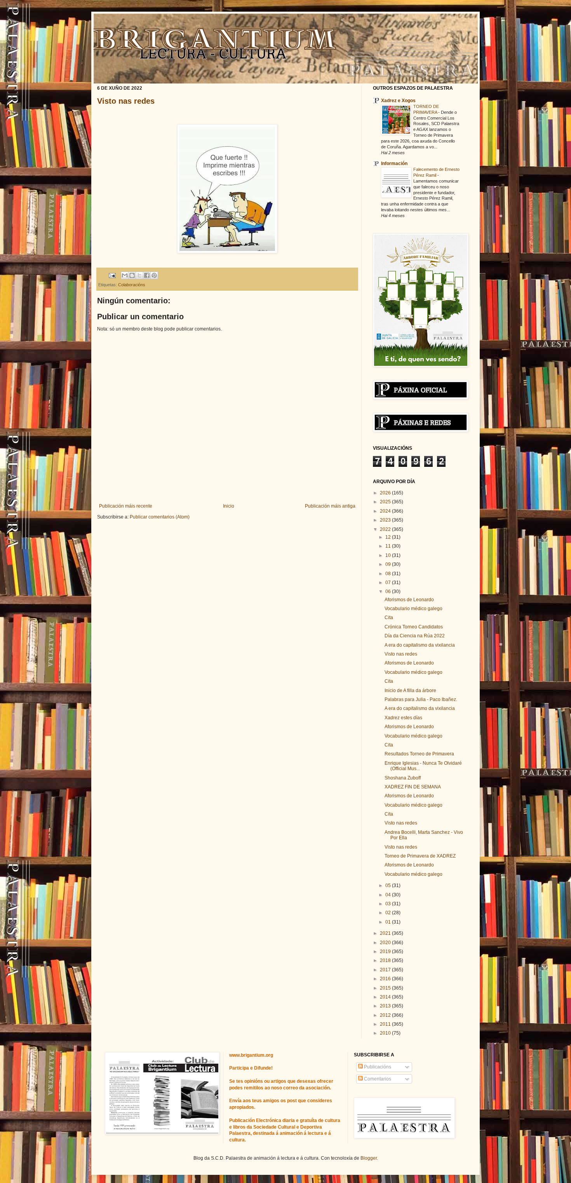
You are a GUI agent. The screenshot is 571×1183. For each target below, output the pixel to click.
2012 (386, 1015)
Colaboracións (131, 284)
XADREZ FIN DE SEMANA (413, 787)
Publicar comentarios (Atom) (160, 517)
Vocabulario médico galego (413, 608)
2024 (386, 511)
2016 (386, 978)
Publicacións (377, 1067)
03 (388, 903)
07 (388, 582)
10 (388, 555)
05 (388, 885)
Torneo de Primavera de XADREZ (420, 856)
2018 (386, 960)
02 (388, 912)
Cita (389, 617)
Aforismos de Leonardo (409, 599)
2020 (386, 942)
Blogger (368, 1158)
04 (388, 895)
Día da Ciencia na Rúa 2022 (415, 635)
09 (388, 564)
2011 (386, 1024)
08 (388, 573)
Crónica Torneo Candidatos (414, 627)
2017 (386, 969)
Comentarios (377, 1079)
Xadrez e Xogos (398, 100)
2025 (386, 502)
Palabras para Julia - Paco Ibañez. (421, 699)
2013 (386, 1006)
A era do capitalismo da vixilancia (420, 645)
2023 (386, 520)
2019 (386, 951)
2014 (386, 997)
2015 (386, 988)
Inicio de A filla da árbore (410, 690)
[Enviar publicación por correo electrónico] (112, 275)
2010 (386, 1033)
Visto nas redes (126, 101)
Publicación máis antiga (330, 506)
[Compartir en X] (139, 275)
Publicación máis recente (125, 506)
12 (388, 537)
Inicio (228, 506)
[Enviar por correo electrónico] (125, 275)
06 (388, 591)
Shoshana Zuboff (403, 778)
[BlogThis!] (132, 275)
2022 (386, 529)
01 (388, 922)
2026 (386, 493)
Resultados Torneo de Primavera (419, 754)
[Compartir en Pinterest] (154, 275)
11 (388, 546)
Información (394, 163)
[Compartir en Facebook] (147, 275)
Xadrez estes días (403, 717)
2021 (386, 933)
